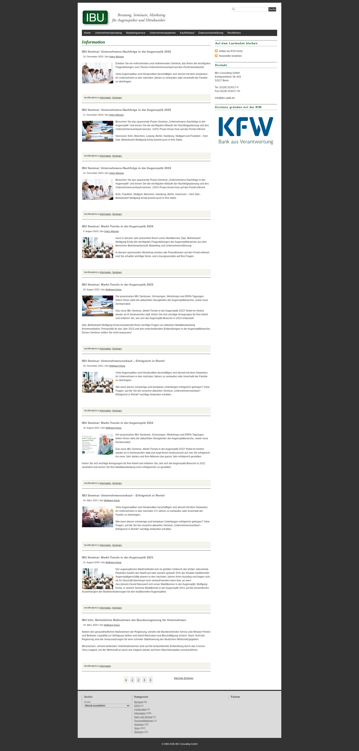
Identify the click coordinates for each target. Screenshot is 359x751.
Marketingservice (135, 32)
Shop (136, 728)
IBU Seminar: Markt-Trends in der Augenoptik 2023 (117, 284)
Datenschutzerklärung (210, 32)
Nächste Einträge (183, 678)
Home (87, 32)
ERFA (137, 705)
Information (105, 97)
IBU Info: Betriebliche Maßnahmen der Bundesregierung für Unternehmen (134, 620)
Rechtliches (234, 32)
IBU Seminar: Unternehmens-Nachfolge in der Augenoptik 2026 (126, 51)
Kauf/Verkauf (187, 32)
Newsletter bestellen (230, 55)
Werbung (138, 732)
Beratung (138, 702)
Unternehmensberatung (108, 32)
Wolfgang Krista (113, 289)
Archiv (87, 702)
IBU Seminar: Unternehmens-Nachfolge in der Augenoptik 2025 (126, 109)
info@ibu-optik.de (225, 98)
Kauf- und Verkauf (143, 717)
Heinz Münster (116, 56)
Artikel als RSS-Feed (230, 51)
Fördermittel (140, 709)
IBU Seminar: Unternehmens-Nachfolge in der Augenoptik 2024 (126, 168)
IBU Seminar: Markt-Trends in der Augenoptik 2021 (117, 557)
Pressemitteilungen (143, 720)
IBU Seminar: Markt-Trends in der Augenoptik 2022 (117, 422)
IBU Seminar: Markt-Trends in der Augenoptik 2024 (117, 226)
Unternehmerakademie (163, 32)
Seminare (117, 97)
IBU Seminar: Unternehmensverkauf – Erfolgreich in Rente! (123, 361)
